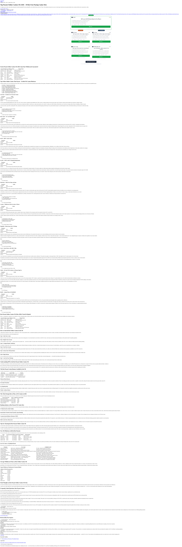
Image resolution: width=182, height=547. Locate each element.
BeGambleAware (5, 538)
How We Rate (17, 542)
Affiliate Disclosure (12, 542)
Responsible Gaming (23, 542)
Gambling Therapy (15, 538)
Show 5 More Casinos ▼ (91, 61)
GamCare (10, 538)
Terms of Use (7, 542)
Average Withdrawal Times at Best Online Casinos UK (9, 14)
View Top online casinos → (4, 8)
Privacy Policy (2, 542)
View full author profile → (4, 515)
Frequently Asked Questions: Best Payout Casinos (44, 14)
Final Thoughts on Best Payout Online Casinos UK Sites (27, 14)
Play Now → (91, 26)
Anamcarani (2, 0)
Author (1, 1)
